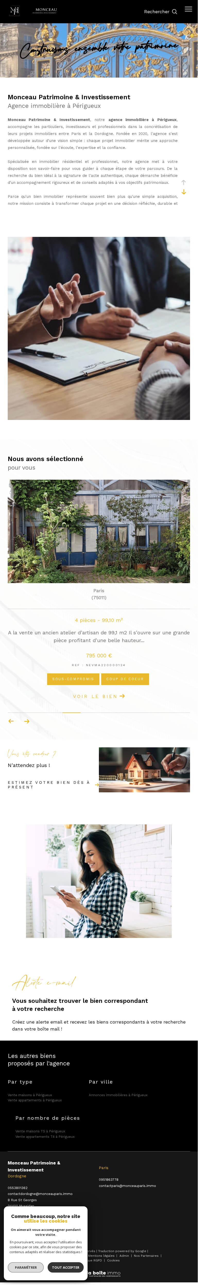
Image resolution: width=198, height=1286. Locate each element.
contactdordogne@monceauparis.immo (40, 1194)
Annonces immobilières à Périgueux (118, 1095)
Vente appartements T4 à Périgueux (45, 1137)
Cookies (113, 1260)
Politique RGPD (90, 1260)
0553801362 (18, 1188)
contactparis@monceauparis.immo (127, 1186)
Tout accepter (65, 1267)
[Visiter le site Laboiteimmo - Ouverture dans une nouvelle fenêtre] (98, 1271)
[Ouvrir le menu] (188, 9)
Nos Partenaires (147, 1256)
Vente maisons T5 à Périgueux (40, 1131)
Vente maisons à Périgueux (30, 1095)
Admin (124, 1256)
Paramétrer (26, 1267)
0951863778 (108, 1180)
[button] (26, 721)
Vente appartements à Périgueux (35, 1100)
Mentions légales (102, 1256)
